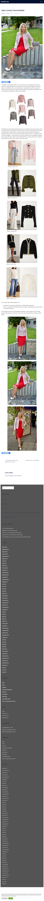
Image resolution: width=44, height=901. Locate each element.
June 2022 (4, 586)
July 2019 (4, 667)
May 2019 (4, 672)
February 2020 (5, 651)
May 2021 (4, 616)
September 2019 (5, 663)
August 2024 (4, 552)
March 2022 (4, 593)
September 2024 (5, 549)
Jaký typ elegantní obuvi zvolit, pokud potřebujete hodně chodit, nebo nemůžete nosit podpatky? (21, 512)
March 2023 (4, 565)
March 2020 (4, 649)
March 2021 (4, 621)
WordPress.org (5, 718)
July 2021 (4, 612)
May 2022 (4, 589)
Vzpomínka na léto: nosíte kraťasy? (32, 460)
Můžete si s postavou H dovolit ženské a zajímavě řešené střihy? (18, 537)
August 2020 (4, 637)
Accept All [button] (10, 898)
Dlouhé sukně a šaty (9, 528)
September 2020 (5, 635)
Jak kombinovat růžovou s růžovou (9, 517)
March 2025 (4, 547)
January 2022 (4, 598)
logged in (11, 476)
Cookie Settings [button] (4, 898)
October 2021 (5, 605)
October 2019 (5, 660)
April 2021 (4, 619)
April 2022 (4, 591)
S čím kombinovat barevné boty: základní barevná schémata (11, 461)
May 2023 (4, 563)
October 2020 (5, 633)
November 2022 (5, 575)
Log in (3, 711)
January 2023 (4, 570)
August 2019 (4, 665)
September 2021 (5, 607)
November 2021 (5, 603)
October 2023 (5, 554)
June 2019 (4, 670)
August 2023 (4, 559)
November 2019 (5, 658)
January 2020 (4, 653)
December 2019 (5, 656)
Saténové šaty (5, 504)
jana (3, 13)
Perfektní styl (5, 1)
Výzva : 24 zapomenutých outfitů (8, 701)
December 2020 (5, 628)
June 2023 (4, 561)
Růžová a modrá (5, 508)
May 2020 (4, 644)
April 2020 (4, 647)
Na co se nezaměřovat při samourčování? (13, 533)
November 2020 (5, 630)
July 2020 (4, 640)
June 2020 (4, 642)
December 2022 (5, 572)
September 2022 (5, 579)
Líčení (3, 685)
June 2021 (4, 614)
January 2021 (4, 626)
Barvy (3, 683)
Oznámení (4, 687)
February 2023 (5, 568)
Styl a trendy (4, 694)
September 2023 (5, 556)
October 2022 (5, 577)
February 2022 (5, 596)
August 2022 (4, 582)
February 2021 (5, 623)
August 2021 (4, 609)
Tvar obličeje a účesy (6, 699)
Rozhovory (4, 692)
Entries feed (4, 713)
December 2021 (5, 600)
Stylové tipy (17, 13)
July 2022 (4, 584)
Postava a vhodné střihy (7, 689)
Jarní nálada (4, 499)
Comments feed (5, 715)
